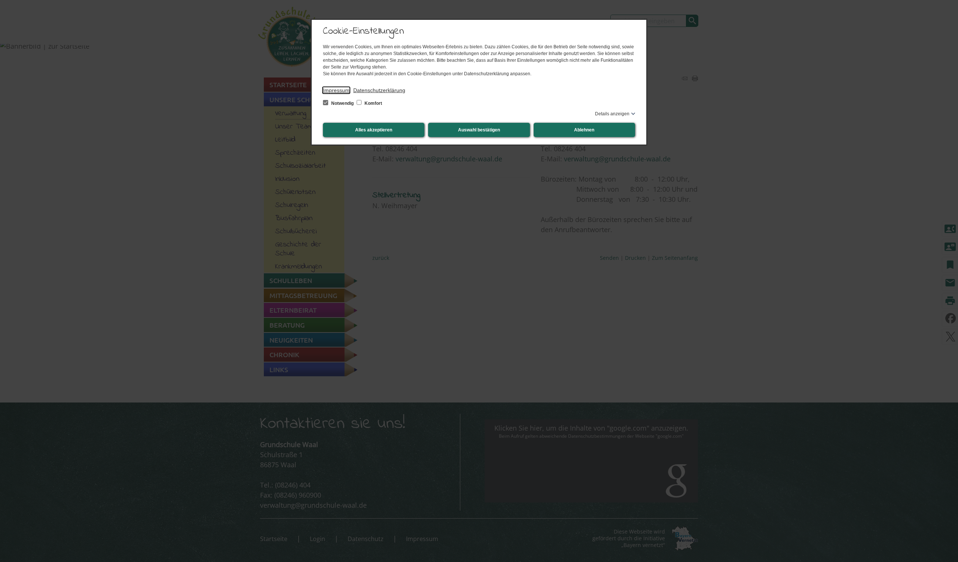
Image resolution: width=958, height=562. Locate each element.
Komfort (372, 103)
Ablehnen (584, 130)
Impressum (336, 90)
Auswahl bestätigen (479, 130)
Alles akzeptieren (373, 130)
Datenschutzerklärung (379, 90)
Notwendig (342, 103)
